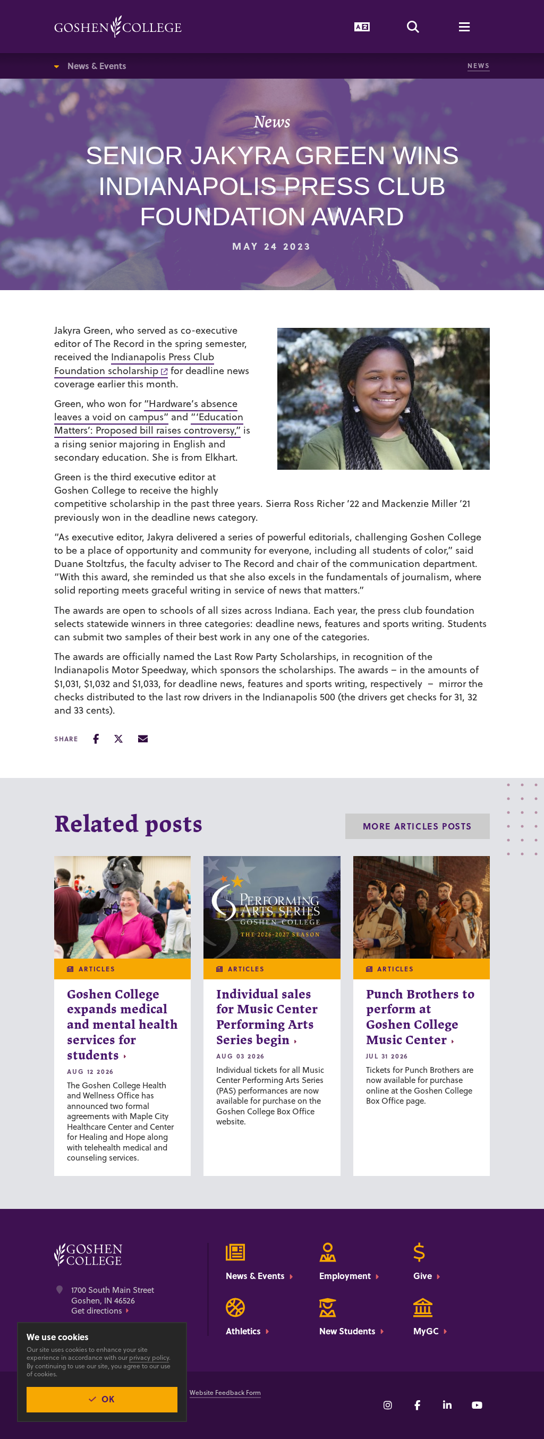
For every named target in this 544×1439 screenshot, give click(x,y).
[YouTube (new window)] (477, 1405)
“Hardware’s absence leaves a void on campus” (145, 410)
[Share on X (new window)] (118, 739)
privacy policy (149, 1357)
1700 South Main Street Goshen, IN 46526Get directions (112, 1300)
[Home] (118, 26)
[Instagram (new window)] (388, 1405)
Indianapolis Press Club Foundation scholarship (134, 363)
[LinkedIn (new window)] (447, 1405)
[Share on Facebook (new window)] (96, 739)
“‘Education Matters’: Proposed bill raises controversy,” (148, 423)
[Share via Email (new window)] (143, 739)
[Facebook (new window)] (417, 1405)
